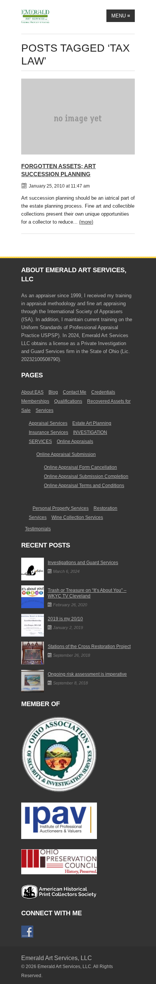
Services (44, 410)
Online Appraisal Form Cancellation (80, 467)
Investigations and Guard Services (83, 562)
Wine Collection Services (77, 517)
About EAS (32, 392)
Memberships (35, 401)
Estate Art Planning (91, 423)
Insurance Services (48, 432)
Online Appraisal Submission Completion (86, 476)
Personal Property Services (61, 508)
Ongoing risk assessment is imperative (87, 674)
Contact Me (74, 392)
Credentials (103, 392)
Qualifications (68, 401)
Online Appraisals (75, 441)
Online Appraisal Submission (66, 454)
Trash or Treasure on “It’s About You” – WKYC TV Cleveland (87, 593)
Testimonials (38, 528)
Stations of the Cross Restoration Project (89, 646)
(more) (86, 222)
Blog (53, 392)
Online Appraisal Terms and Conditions (84, 485)
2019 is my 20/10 (65, 618)
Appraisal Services (48, 423)
